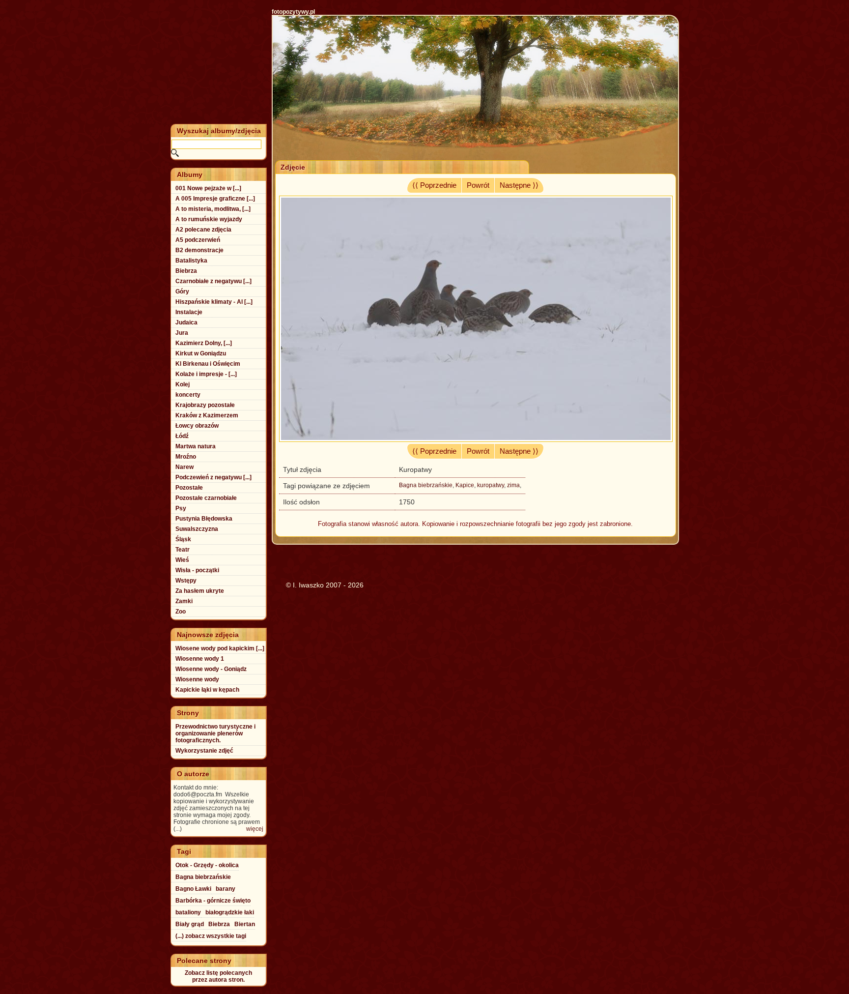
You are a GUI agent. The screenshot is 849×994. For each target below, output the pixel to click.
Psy (180, 508)
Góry (182, 291)
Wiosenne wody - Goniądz (211, 669)
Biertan (244, 924)
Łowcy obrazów (197, 425)
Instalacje (188, 312)
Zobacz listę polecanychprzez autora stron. (218, 976)
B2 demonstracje (199, 250)
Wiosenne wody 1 (199, 658)
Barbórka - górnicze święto (213, 900)
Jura (181, 332)
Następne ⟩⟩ (519, 185)
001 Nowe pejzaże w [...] (208, 188)
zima (513, 485)
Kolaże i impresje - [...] (206, 374)
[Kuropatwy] (476, 439)
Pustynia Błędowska (203, 518)
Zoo (180, 611)
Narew (184, 467)
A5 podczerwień (197, 239)
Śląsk (183, 539)
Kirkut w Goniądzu (200, 353)
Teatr (182, 549)
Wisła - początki (197, 570)
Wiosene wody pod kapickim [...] (219, 648)
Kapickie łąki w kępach (207, 689)
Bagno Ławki (193, 888)
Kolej (182, 384)
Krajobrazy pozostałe (205, 405)
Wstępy (186, 580)
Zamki (184, 601)
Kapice (464, 485)
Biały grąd (189, 924)
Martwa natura (195, 446)
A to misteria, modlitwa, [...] (213, 208)
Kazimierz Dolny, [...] (203, 343)
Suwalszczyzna (196, 529)
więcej (254, 828)
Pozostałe (189, 487)
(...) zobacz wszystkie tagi (210, 936)
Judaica (186, 322)
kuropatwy (490, 485)
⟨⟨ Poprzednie (434, 185)
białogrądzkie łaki (229, 912)
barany (225, 888)
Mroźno (185, 456)
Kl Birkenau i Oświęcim (207, 363)
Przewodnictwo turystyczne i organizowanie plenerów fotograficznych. (215, 733)
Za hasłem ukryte (199, 590)
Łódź (182, 436)
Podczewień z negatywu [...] (213, 477)
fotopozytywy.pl (293, 11)
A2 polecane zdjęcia (203, 229)
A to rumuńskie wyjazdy (208, 219)
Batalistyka (191, 260)
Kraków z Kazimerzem (206, 415)
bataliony (188, 912)
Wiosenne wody (197, 679)
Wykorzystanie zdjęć (204, 750)
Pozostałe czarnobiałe (206, 498)
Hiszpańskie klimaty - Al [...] (214, 301)
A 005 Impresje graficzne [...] (215, 198)
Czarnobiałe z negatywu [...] (213, 281)
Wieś (182, 559)
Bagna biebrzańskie (426, 485)
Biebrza (186, 270)
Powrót (478, 185)
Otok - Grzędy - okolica (207, 865)
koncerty (187, 394)
